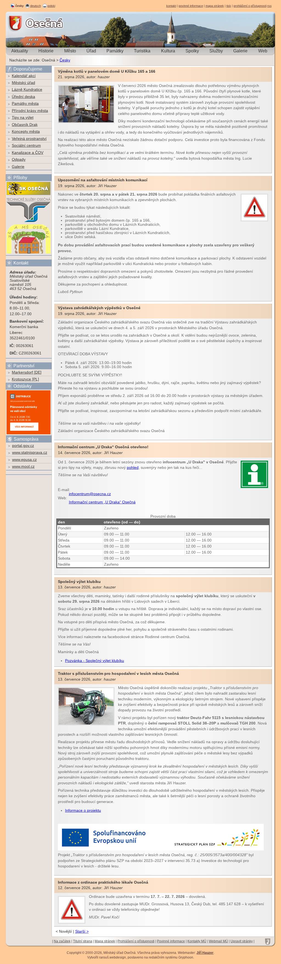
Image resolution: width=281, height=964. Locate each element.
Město (70, 50)
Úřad (91, 50)
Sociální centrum (26, 145)
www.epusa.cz (24, 460)
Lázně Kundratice (27, 90)
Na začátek (62, 941)
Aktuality (19, 50)
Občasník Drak (25, 125)
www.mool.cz (23, 466)
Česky (65, 60)
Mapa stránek (105, 941)
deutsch (35, 5)
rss (269, 5)
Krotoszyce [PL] (25, 379)
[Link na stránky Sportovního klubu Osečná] (28, 195)
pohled (133, 468)
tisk (228, 5)
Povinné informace (171, 941)
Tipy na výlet (22, 117)
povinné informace (191, 5)
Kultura (168, 50)
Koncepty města (26, 131)
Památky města (25, 104)
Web (262, 50)
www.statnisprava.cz (29, 452)
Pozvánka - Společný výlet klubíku (94, 661)
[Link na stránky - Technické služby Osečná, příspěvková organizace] (28, 221)
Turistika (142, 50)
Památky (114, 50)
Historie (46, 50)
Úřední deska (23, 97)
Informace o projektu (83, 810)
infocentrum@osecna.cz (90, 494)
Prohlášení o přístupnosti (135, 941)
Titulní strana (82, 941)
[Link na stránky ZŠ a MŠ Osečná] (28, 253)
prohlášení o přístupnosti (250, 5)
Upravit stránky (242, 941)
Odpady (19, 159)
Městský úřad (23, 83)
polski (51, 5)
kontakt (171, 5)
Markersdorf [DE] (26, 372)
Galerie (240, 50)
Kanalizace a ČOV (27, 153)
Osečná (20, 23)
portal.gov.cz (23, 446)
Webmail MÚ (218, 941)
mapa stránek (215, 5)
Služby (216, 50)
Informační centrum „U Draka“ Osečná (102, 502)
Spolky (192, 50)
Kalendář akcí (24, 76)
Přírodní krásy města (30, 111)
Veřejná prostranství (29, 139)
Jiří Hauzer (204, 952)
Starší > (82, 931)
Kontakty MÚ (196, 941)
